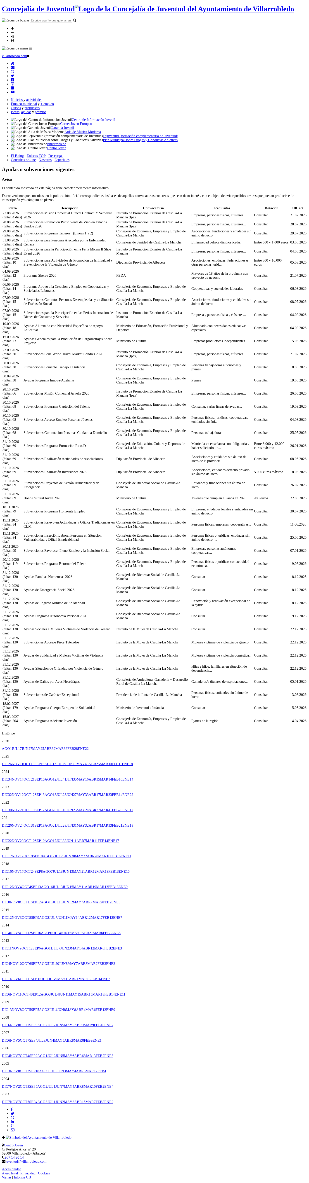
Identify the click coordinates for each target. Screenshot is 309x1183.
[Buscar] (74, 20)
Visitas (6, 1177)
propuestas (32, 108)
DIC (7, 764)
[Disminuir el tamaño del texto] (12, 32)
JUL (17, 748)
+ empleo (47, 104)
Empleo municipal (24, 104)
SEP (39, 764)
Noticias (17, 100)
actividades (34, 100)
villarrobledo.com (14, 56)
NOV (17, 764)
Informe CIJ (22, 1177)
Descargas (55, 156)
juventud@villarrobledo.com (25, 1161)
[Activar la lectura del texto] (12, 36)
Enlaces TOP (36, 156)
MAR (61, 748)
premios (40, 112)
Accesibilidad (11, 1169)
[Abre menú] (30, 48)
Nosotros (45, 160)
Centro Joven (13, 1145)
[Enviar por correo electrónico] (12, 1130)
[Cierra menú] (28, 56)
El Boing (17, 156)
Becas (15, 112)
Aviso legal (10, 1173)
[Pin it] (12, 1126)
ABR (49, 748)
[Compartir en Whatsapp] (12, 1118)
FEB (72, 748)
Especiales (62, 160)
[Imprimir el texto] (12, 40)
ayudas (26, 112)
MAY (38, 748)
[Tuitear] (12, 1113)
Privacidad (28, 1173)
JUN (27, 748)
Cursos (16, 108)
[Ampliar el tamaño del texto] (12, 28)
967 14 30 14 (14, 1157)
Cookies (44, 1173)
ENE (83, 748)
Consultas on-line (23, 160)
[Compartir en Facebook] (12, 1109)
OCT (28, 764)
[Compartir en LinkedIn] (12, 1122)
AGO (7, 748)
